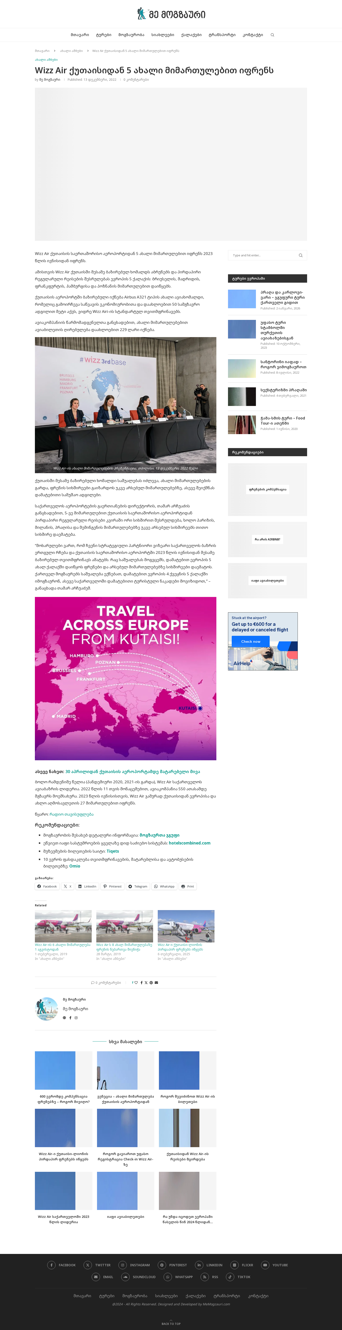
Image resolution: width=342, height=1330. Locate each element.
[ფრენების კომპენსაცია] (267, 489)
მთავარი (80, 34)
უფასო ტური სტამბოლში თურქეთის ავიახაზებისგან (277, 330)
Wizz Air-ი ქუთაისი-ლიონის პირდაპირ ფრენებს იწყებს (180, 946)
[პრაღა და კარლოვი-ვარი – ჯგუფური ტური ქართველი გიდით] (242, 299)
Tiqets (113, 851)
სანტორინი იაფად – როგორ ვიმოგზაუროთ (283, 364)
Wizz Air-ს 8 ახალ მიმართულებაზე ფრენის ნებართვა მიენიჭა (124, 946)
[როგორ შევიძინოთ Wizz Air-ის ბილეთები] (187, 1070)
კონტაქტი (253, 34)
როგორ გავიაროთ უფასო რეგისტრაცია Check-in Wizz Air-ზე (125, 1159)
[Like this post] (136, 982)
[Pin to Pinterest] (151, 982)
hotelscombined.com (190, 843)
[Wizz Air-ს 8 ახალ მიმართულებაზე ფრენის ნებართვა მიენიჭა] (124, 926)
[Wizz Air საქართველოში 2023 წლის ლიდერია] (63, 1191)
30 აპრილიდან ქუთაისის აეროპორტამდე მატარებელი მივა (132, 771)
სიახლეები (162, 34)
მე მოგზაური (49, 79)
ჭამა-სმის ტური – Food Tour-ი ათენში (283, 420)
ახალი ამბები (71, 51)
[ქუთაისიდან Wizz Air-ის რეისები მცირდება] (187, 1128)
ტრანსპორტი (222, 34)
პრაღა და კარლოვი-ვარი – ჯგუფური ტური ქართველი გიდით (283, 297)
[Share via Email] (156, 982)
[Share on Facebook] (142, 982)
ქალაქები (191, 34)
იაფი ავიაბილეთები (125, 1216)
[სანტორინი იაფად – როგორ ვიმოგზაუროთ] (242, 368)
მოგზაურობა (131, 34)
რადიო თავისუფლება (72, 814)
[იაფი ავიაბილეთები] (125, 1191)
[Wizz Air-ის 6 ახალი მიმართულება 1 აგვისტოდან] (63, 926)
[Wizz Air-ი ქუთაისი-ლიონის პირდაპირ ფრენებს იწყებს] (186, 926)
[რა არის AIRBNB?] (267, 539)
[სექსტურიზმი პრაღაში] (242, 396)
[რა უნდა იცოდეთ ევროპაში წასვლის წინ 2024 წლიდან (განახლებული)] (187, 1191)
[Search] (272, 35)
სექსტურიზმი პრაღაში (284, 389)
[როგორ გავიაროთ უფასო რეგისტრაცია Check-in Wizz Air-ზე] (125, 1128)
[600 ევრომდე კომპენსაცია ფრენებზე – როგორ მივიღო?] (63, 1070)
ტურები (103, 34)
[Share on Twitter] (146, 982)
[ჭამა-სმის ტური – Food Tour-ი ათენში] (242, 424)
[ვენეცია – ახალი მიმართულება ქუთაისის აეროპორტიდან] (125, 1070)
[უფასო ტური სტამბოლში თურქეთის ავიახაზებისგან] (242, 329)
